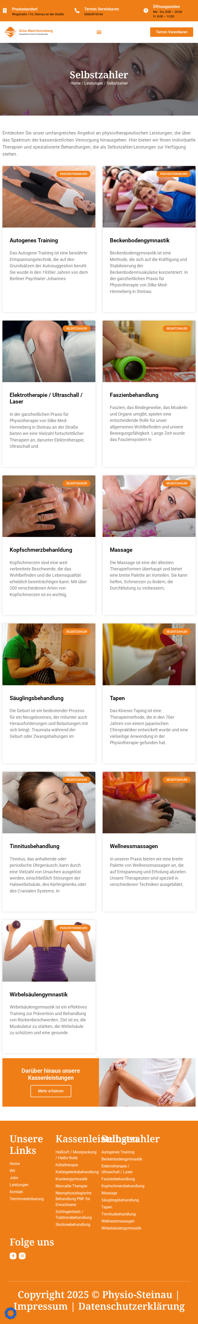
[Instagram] (22, 1256)
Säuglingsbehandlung (37, 698)
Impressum (41, 1306)
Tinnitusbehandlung (34, 846)
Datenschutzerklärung (131, 1306)
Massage (121, 550)
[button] (99, 32)
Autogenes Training (34, 240)
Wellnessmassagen (134, 846)
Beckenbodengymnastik (140, 240)
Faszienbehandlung (134, 395)
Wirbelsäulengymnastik (39, 994)
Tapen (117, 698)
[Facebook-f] (13, 1256)
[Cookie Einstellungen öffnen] (10, 1317)
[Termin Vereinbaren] (77, 10)
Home (76, 83)
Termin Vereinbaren (101, 9)
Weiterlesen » (23, 303)
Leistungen (93, 83)
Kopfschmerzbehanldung (41, 550)
